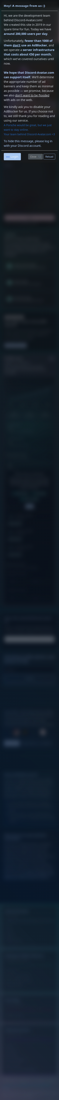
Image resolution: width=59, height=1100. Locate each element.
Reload (49, 156)
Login (14, 157)
